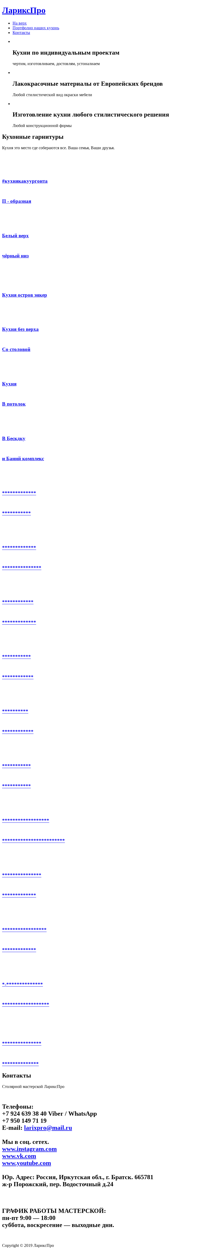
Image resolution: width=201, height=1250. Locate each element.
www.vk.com (19, 1156)
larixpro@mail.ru (48, 1127)
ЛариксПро (24, 10)
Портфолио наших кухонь (36, 28)
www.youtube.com (26, 1163)
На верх (20, 23)
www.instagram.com (29, 1148)
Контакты (21, 32)
